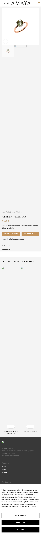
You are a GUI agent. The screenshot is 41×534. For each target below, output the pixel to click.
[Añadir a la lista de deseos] (13, 426)
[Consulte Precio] (28, 426)
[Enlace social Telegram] (20, 249)
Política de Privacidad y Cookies (25, 507)
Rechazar (20, 522)
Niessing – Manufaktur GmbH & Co (10, 432)
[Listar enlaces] (20, 466)
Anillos (19, 212)
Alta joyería (11, 212)
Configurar (20, 515)
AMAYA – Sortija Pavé (30, 431)
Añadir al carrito (11, 234)
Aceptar (20, 530)
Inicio (3, 212)
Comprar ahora (30, 234)
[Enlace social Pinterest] (15, 249)
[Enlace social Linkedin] (17, 249)
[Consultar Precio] (9, 426)
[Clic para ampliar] (5, 41)
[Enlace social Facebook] (12, 249)
